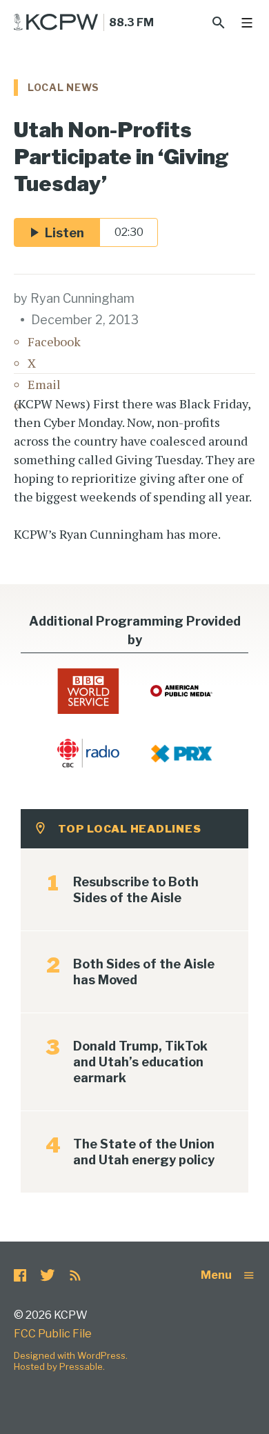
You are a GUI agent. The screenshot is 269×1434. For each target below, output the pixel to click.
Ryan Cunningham (82, 298)
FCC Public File (53, 1333)
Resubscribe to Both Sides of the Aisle (136, 890)
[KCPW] (56, 22)
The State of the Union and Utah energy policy (144, 1152)
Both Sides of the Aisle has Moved (144, 972)
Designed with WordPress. (71, 1355)
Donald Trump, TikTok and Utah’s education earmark (140, 1062)
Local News (63, 87)
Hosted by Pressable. (59, 1366)
